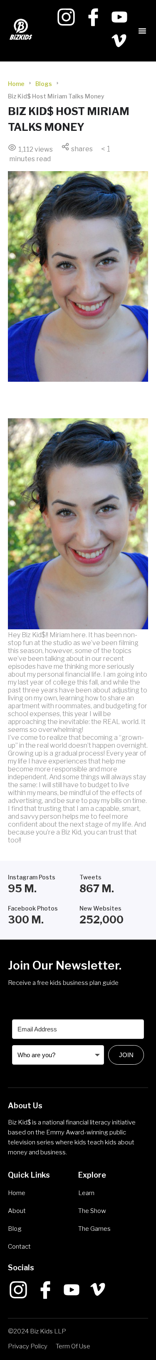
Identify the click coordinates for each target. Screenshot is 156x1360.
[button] (142, 31)
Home (16, 83)
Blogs (43, 83)
